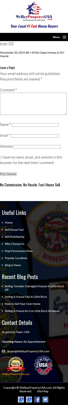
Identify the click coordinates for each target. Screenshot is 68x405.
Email (5, 135)
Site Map (42, 391)
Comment (8, 90)
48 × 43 (30, 52)
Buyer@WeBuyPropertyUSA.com (28, 351)
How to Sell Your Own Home (22, 303)
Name (5, 124)
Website (6, 146)
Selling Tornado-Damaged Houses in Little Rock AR (34, 287)
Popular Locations (16, 258)
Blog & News (13, 265)
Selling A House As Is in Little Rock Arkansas (32, 310)
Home (9, 222)
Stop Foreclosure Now (18, 250)
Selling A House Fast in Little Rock (26, 296)
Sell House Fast (14, 229)
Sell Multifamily (14, 236)
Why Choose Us (14, 243)
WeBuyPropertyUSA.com (36, 387)
